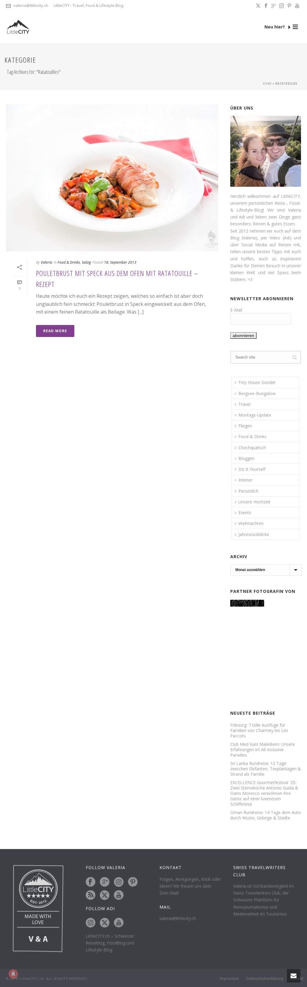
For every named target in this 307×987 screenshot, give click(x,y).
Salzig (86, 262)
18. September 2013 (120, 262)
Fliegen (245, 426)
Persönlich (248, 491)
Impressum (229, 978)
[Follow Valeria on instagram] (119, 882)
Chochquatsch (252, 447)
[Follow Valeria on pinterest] (133, 882)
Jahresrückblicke (253, 534)
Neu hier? (275, 27)
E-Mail (236, 310)
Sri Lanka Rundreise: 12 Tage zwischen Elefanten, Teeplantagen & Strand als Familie (265, 769)
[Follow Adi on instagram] (90, 923)
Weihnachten (251, 523)
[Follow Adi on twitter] (104, 923)
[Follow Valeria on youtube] (119, 895)
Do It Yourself (251, 469)
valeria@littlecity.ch (30, 5)
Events (244, 512)
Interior (245, 480)
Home (267, 83)
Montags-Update (254, 415)
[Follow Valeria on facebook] (90, 882)
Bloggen (246, 458)
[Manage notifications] (13, 974)
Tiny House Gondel (256, 382)
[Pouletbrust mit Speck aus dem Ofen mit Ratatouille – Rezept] (112, 177)
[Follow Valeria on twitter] (104, 895)
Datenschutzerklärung (264, 978)
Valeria (46, 262)
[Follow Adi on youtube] (119, 923)
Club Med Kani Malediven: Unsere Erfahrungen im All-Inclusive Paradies (262, 750)
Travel (244, 404)
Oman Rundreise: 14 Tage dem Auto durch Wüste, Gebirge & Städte (265, 815)
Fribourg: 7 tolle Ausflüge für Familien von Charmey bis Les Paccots (259, 730)
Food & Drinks (69, 262)
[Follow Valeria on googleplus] (104, 882)
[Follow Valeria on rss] (90, 895)
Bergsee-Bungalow (257, 393)
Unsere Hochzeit (254, 502)
